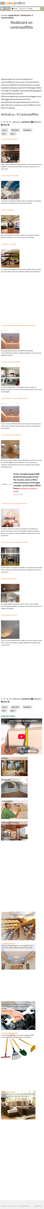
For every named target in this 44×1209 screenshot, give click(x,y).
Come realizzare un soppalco (11, 435)
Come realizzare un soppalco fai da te (14, 503)
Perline (5, 758)
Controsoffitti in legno (11, 823)
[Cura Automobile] (18, 1015)
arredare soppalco (8, 210)
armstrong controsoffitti (10, 175)
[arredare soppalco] (10, 224)
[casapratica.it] (12, 3)
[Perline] (14, 766)
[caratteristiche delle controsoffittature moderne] (10, 339)
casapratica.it (13, 15)
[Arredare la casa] (18, 1105)
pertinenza (26, 122)
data (5, 125)
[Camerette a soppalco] (10, 258)
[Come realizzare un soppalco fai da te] (10, 517)
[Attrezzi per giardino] (18, 1046)
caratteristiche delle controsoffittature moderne (18, 325)
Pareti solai (25, 15)
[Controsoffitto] (14, 809)
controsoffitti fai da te (9, 615)
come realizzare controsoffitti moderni (15, 398)
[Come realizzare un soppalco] (10, 449)
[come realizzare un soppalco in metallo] (10, 556)
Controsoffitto (7, 801)
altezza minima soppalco (10, 139)
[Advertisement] (22, 53)
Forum (15, 8)
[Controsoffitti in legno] (14, 830)
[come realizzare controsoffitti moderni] (10, 412)
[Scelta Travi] (18, 926)
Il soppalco (6, 780)
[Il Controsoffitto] (18, 956)
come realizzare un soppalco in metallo (15, 542)
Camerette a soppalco (9, 244)
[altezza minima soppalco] (10, 153)
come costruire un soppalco (11, 362)
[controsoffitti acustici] (10, 593)
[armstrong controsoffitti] (10, 190)
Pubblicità (38, 1206)
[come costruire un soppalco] (10, 376)
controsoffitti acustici (9, 578)
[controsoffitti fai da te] (10, 629)
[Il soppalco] (14, 788)
